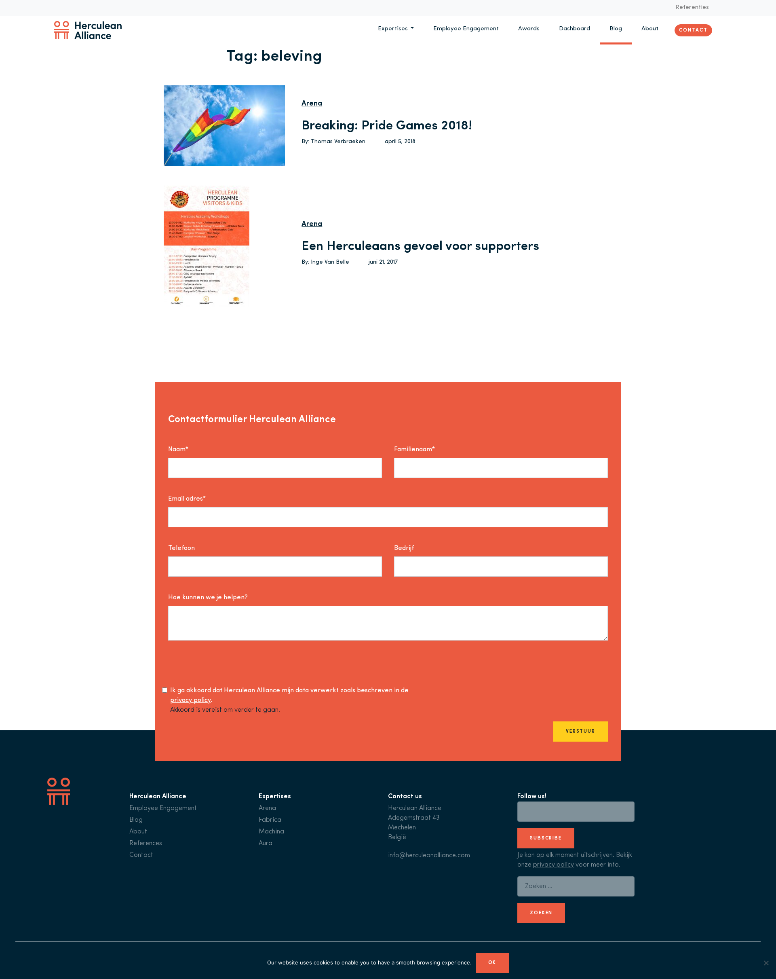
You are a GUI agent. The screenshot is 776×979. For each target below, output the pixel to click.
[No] (766, 963)
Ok (492, 962)
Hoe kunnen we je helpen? (208, 597)
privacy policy (190, 700)
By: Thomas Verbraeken (333, 142)
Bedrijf (404, 548)
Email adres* (187, 499)
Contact (693, 29)
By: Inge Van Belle (325, 262)
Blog (615, 29)
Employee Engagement (466, 29)
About (649, 29)
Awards (529, 29)
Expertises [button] (393, 29)
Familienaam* (414, 449)
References (145, 843)
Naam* (178, 449)
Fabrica (270, 820)
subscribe (546, 838)
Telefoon (181, 548)
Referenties (692, 7)
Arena (312, 104)
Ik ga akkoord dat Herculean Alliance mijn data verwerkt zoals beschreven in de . (289, 695)
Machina (271, 832)
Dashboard (574, 29)
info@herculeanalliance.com (429, 855)
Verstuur (580, 731)
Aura (265, 843)
